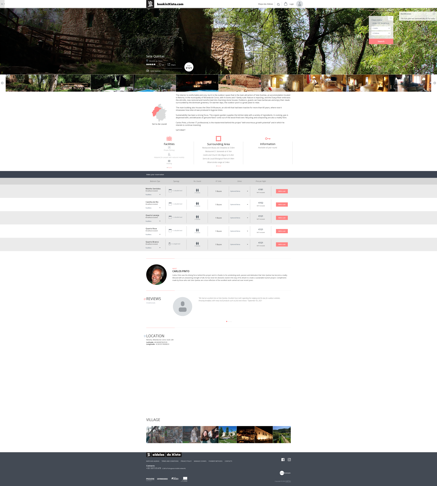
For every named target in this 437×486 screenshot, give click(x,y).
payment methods (215, 461)
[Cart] (285, 4)
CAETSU (288, 481)
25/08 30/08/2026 (380, 23)
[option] (218, 41)
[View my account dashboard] (299, 4)
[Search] (278, 4)
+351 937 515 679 (153, 468)
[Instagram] (289, 460)
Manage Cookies (200, 461)
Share (173, 65)
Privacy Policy (186, 461)
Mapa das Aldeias (152, 461)
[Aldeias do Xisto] (166, 4)
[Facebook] (282, 460)
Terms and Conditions (170, 461)
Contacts (228, 461)
